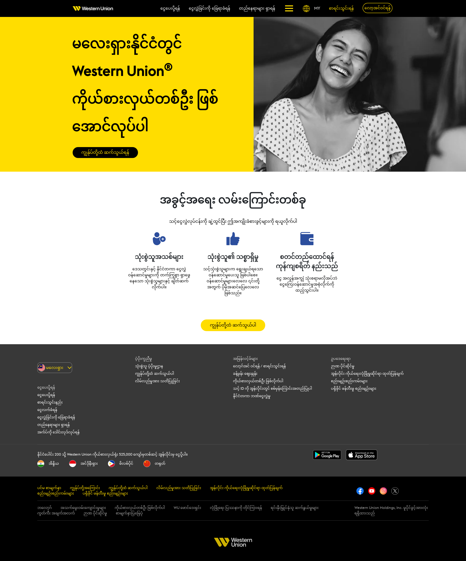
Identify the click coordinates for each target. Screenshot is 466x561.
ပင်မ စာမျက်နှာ (49, 488)
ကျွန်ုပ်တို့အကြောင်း (85, 488)
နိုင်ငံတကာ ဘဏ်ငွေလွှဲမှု (251, 396)
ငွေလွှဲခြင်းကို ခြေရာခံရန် (56, 417)
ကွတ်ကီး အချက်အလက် (56, 513)
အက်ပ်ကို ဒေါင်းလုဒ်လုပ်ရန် (58, 432)
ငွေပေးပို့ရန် (46, 395)
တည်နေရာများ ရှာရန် (53, 425)
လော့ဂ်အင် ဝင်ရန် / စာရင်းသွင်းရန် (259, 366)
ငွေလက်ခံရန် (47, 410)
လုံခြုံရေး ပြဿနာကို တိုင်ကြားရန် (236, 508)
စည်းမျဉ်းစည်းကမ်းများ (349, 381)
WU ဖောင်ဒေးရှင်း (187, 508)
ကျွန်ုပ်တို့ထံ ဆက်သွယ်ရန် (105, 152)
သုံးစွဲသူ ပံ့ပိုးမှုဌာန (149, 366)
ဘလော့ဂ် (44, 508)
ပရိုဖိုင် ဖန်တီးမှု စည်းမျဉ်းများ (353, 388)
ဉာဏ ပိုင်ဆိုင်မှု (342, 366)
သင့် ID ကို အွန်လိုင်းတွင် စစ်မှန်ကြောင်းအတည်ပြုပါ (272, 388)
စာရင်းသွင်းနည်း (50, 402)
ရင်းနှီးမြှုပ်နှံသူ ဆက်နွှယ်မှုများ (295, 508)
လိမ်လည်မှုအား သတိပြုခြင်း (157, 381)
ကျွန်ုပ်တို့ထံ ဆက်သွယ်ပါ (233, 325)
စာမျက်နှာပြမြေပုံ (129, 513)
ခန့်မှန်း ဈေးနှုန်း (245, 374)
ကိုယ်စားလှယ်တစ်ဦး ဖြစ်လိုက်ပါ (258, 381)
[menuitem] (95, 8)
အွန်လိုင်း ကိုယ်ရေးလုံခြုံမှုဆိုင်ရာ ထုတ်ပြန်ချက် (367, 374)
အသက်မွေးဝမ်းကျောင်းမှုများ (83, 508)
